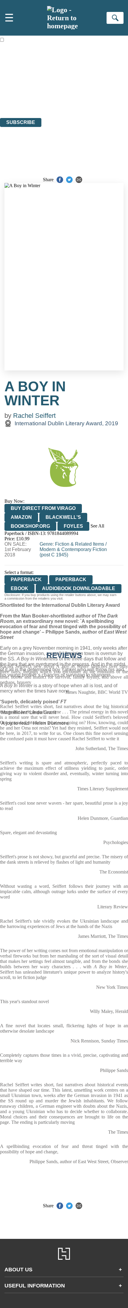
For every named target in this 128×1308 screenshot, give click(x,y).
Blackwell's (63, 517)
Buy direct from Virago (43, 508)
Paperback (70, 579)
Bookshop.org (30, 526)
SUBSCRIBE (20, 122)
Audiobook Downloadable (78, 588)
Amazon (21, 517)
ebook (19, 588)
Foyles (73, 526)
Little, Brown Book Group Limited (74, 83)
